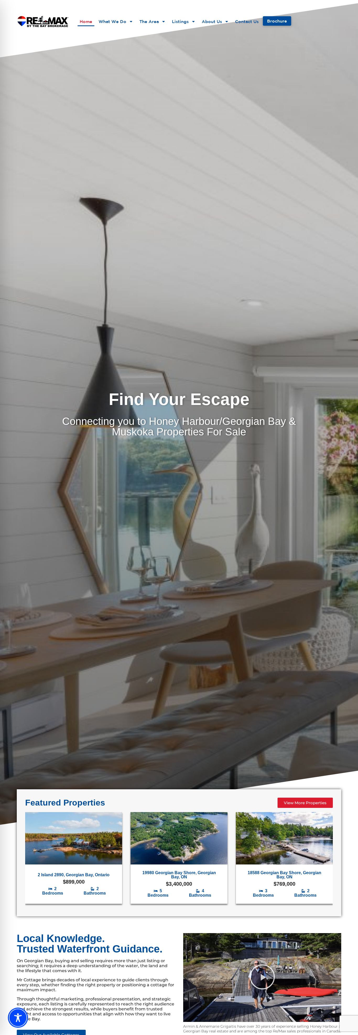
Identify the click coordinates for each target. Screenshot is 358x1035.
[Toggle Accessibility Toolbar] (18, 1018)
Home (86, 21)
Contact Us (247, 21)
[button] (262, 977)
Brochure (277, 21)
